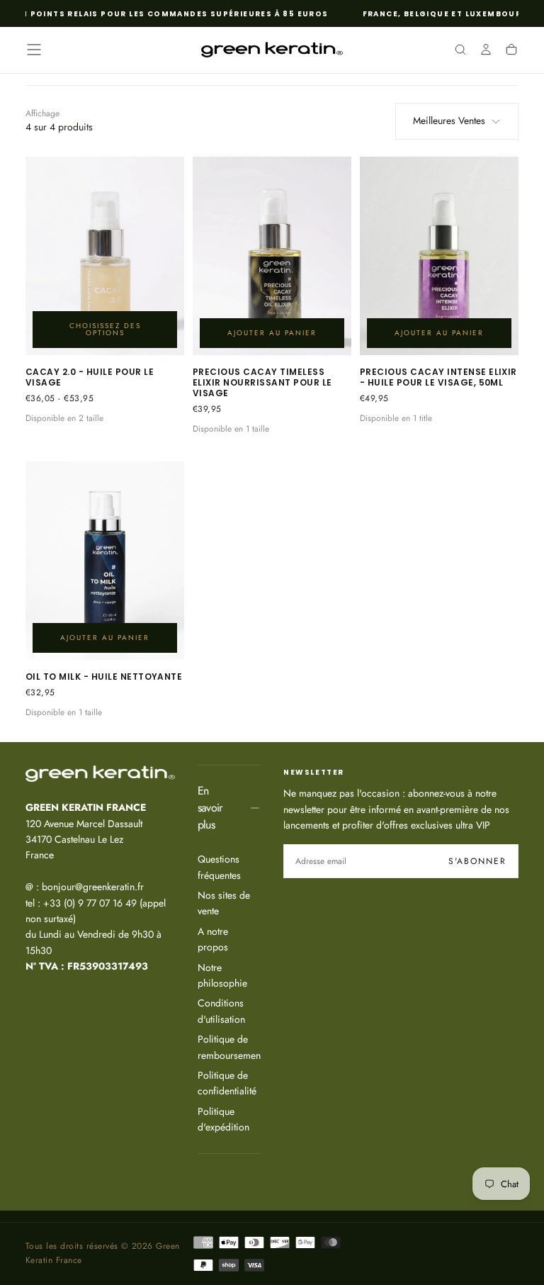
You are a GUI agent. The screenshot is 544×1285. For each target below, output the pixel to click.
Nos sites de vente (224, 903)
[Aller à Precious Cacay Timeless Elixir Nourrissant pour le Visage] (272, 256)
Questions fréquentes (219, 867)
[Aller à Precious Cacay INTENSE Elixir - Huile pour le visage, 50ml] (439, 256)
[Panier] (511, 51)
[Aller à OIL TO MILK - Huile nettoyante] (105, 560)
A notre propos (213, 939)
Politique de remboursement (229, 1047)
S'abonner (477, 861)
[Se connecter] (486, 51)
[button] (34, 49)
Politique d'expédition (223, 1119)
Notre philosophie (222, 975)
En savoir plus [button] (210, 807)
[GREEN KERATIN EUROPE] (100, 773)
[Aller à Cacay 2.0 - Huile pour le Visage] (105, 256)
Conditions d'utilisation (221, 1011)
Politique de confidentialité (227, 1083)
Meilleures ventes (449, 120)
